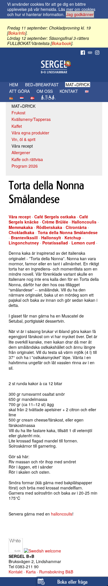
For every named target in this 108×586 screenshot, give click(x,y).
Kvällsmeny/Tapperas (31, 119)
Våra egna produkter (30, 133)
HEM (13, 84)
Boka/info (16, 33)
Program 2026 (25, 166)
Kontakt (15, 572)
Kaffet (17, 126)
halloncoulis (61, 514)
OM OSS (45, 91)
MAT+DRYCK (78, 84)
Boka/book (61, 43)
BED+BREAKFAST (42, 84)
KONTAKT (69, 91)
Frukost (18, 112)
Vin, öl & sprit (23, 139)
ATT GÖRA (19, 91)
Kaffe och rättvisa (27, 159)
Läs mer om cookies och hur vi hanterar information (51, 11)
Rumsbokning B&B (56, 572)
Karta (31, 572)
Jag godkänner (80, 14)
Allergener (21, 152)
